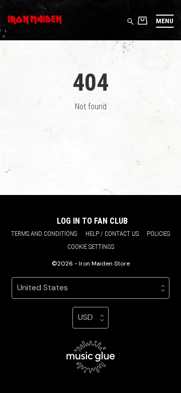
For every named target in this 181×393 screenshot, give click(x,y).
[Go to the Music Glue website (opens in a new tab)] (90, 357)
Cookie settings (90, 246)
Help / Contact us (112, 233)
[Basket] (142, 20)
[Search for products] (130, 21)
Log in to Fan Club (92, 221)
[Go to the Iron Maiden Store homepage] (35, 20)
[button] (164, 21)
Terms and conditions (44, 233)
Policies (158, 233)
